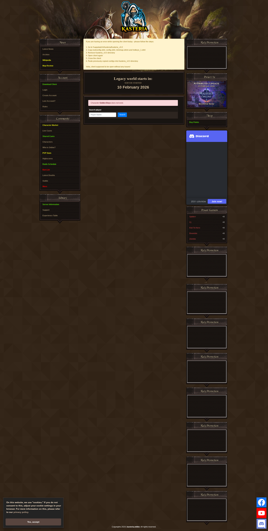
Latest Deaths (48, 175)
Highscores (47, 159)
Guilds (45, 181)
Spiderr (192, 217)
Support (45, 210)
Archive (45, 55)
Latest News (48, 49)
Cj (190, 222)
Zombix (192, 239)
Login (44, 90)
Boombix (193, 233)
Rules (45, 107)
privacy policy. (21, 512)
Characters (47, 142)
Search (122, 115)
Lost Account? (48, 101)
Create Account (49, 95)
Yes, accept (33, 522)
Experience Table (50, 216)
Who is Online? (49, 147)
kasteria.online (133, 527)
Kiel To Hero (194, 228)
